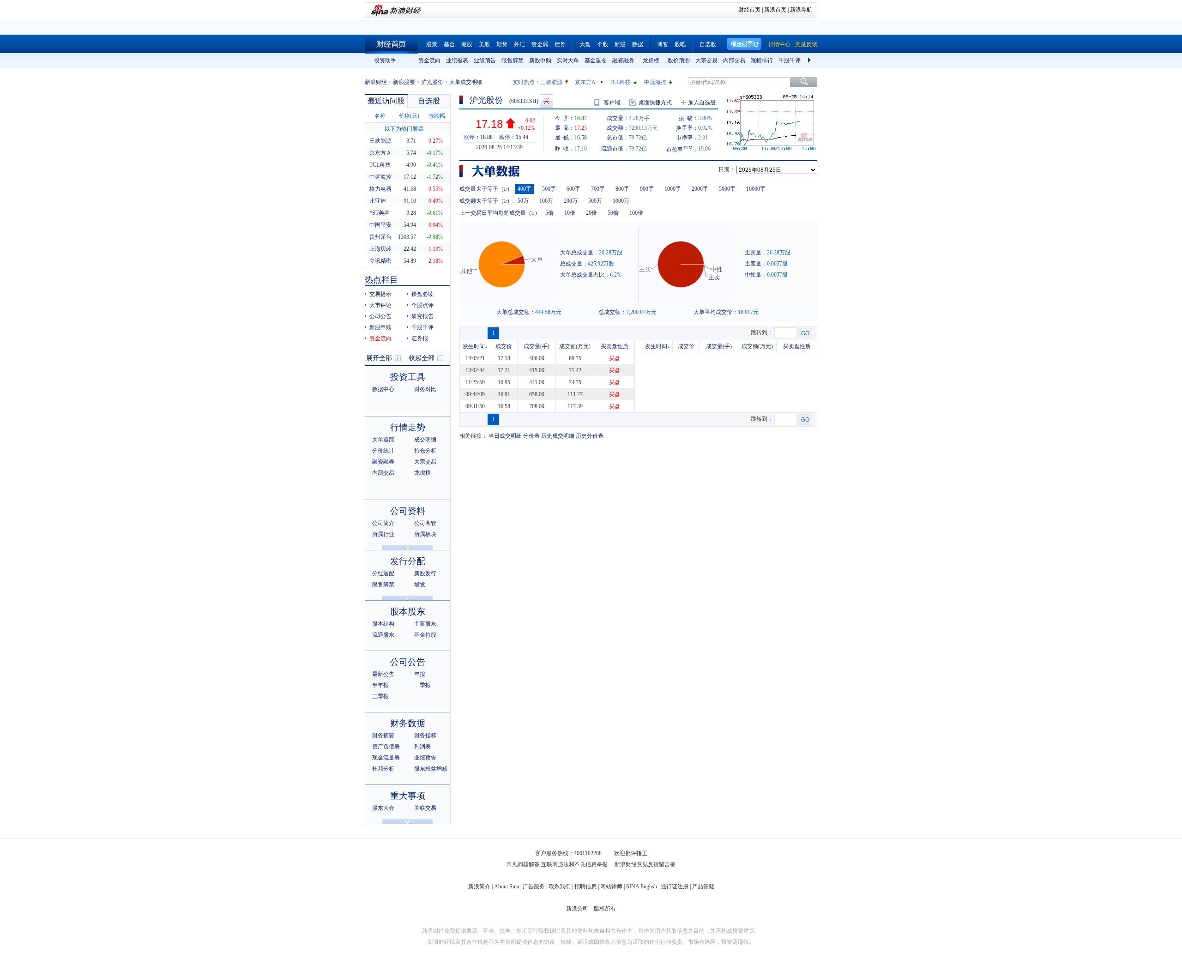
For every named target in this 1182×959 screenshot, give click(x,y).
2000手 (700, 189)
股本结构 (383, 624)
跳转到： (762, 332)
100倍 (636, 213)
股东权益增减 (430, 769)
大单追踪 (383, 439)
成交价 (503, 346)
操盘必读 (422, 294)
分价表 (531, 436)
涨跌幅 (436, 116)
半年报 (380, 685)
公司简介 (383, 523)
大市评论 (380, 305)
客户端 (611, 102)
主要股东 (425, 624)
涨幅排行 (762, 60)
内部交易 (734, 60)
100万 (546, 201)
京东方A (585, 82)
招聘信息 (585, 886)
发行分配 (407, 561)
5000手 (727, 189)
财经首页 (749, 9)
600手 (573, 189)
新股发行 (425, 573)
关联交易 (425, 808)
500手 (549, 189)
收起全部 (421, 358)
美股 (484, 44)
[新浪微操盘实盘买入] (546, 101)
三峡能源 (551, 82)
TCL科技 (620, 82)
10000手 (756, 189)
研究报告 (422, 316)
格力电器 (380, 189)
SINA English (641, 886)
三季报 (380, 696)
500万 (595, 201)
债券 (560, 44)
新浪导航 (801, 9)
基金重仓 (596, 60)
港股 (466, 44)
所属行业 (383, 534)
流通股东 (383, 635)
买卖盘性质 (614, 346)
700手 (598, 189)
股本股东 (407, 611)
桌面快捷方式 (655, 102)
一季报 (422, 685)
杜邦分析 (383, 769)
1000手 (672, 189)
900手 (647, 189)
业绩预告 (485, 60)
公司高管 (425, 523)
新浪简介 (479, 886)
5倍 (549, 213)
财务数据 (407, 723)
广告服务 (534, 886)
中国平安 (380, 225)
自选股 (708, 44)
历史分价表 (589, 436)
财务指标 (425, 735)
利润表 (422, 746)
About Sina (506, 886)
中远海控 (655, 82)
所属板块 (425, 534)
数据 (637, 44)
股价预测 (679, 60)
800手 (622, 189)
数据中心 (383, 389)
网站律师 (611, 886)
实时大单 (568, 60)
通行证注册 (674, 886)
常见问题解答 (523, 864)
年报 (419, 674)
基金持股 (425, 635)
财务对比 (425, 389)
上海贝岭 (380, 249)
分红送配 (383, 573)
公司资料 (407, 511)
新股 (620, 44)
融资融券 (623, 60)
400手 (524, 189)
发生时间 (474, 346)
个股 (602, 44)
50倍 (613, 213)
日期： (726, 169)
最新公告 (383, 674)
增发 (419, 584)
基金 (449, 44)
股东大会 (383, 808)
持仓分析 (425, 450)
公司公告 (380, 316)
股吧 (680, 44)
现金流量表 (386, 757)
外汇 (519, 44)
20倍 (591, 213)
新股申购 (540, 60)
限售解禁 (512, 60)
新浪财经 (376, 82)
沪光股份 (432, 82)
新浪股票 (404, 82)
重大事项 (407, 796)
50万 (523, 201)
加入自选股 (702, 102)
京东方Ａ (380, 153)
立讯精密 (380, 261)
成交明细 (425, 439)
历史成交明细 (557, 436)
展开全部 (379, 358)
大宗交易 (706, 60)
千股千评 (789, 60)
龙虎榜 (651, 60)
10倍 (569, 213)
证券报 (419, 338)
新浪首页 (775, 9)
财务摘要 (383, 735)
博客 (662, 44)
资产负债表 (386, 746)
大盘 (585, 44)
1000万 (621, 201)
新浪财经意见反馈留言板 (645, 864)
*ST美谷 (379, 213)
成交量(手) (536, 346)
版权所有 (605, 908)
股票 (431, 44)
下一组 (810, 60)
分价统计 (383, 450)
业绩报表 (457, 60)
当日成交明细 (505, 436)
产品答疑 (703, 886)
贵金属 (539, 44)
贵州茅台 (380, 237)
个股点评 (422, 305)
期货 (501, 44)
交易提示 (380, 294)
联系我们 (560, 886)
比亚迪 (377, 201)
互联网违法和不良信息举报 (574, 864)
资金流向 (429, 60)
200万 (571, 201)
